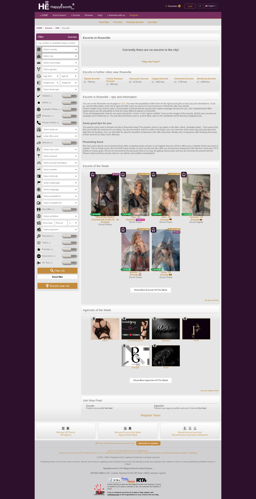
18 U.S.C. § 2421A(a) (103, 453)
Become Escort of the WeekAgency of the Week (128, 433)
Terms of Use (72, 453)
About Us (111, 451)
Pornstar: (47, 249)
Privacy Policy (130, 453)
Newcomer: (48, 256)
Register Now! (151, 415)
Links (135, 451)
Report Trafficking (189, 453)
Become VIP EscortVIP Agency (66, 433)
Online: (46, 102)
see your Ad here (212, 300)
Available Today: (51, 109)
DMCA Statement (145, 453)
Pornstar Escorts (135, 22)
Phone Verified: (50, 122)
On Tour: (47, 263)
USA (57, 28)
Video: (46, 242)
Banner (128, 451)
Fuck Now (104, 22)
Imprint (62, 453)
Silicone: (47, 142)
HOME (44, 15)
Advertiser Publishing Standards (167, 453)
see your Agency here (210, 391)
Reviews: (47, 116)
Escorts (75, 15)
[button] (60, 49)
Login (190, 6)
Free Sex (117, 22)
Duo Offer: (48, 209)
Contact (120, 451)
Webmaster (144, 451)
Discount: (47, 236)
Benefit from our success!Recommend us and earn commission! (190, 433)
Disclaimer (118, 453)
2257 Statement (86, 453)
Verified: (47, 96)
